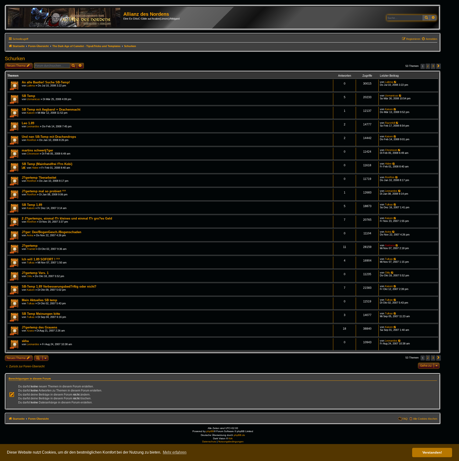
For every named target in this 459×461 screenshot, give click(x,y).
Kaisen (31, 112)
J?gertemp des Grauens (39, 327)
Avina (30, 235)
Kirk (231, 438)
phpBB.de (239, 435)
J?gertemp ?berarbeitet (39, 177)
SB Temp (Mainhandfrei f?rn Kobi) (47, 164)
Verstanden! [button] (432, 452)
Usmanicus (33, 99)
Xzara (30, 330)
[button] (438, 66)
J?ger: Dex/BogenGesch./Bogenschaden (51, 232)
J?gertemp (30, 245)
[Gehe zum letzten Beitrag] (395, 81)
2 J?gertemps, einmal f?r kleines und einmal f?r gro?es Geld (67, 218)
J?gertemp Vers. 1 (35, 273)
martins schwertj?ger (37, 150)
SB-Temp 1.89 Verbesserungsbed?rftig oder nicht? (59, 286)
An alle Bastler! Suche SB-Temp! (46, 82)
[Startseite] (65, 17)
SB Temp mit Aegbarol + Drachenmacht (51, 109)
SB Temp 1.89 (32, 205)
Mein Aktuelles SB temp (39, 300)
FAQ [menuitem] (405, 418)
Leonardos (33, 126)
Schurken (15, 58)
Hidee (35, 167)
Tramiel (31, 248)
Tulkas (389, 204)
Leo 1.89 (28, 123)
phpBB (210, 431)
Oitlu (29, 276)
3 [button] (433, 66)
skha (25, 341)
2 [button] (428, 66)
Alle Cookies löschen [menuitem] (425, 418)
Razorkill (390, 122)
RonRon (31, 140)
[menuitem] (429, 39)
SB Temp (28, 96)
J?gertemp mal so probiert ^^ (44, 191)
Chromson (33, 153)
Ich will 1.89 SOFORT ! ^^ (41, 259)
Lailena (31, 85)
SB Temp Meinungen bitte (41, 314)
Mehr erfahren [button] (174, 452)
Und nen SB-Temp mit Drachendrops (49, 137)
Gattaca (390, 245)
